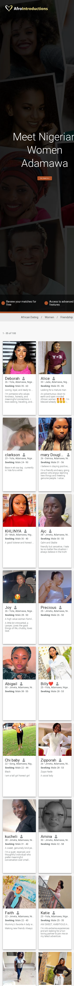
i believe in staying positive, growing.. (55, 466)
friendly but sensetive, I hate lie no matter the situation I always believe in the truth (55, 549)
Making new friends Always (19, 928)
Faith (9, 913)
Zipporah (48, 760)
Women (49, 317)
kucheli (11, 836)
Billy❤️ (47, 684)
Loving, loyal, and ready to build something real (19, 390)
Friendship (67, 317)
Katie (45, 913)
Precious (48, 607)
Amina (46, 836)
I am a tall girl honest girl (17, 775)
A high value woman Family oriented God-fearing (19, 619)
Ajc (43, 531)
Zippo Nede (46, 771)
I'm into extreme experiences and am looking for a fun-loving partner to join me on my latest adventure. (55, 932)
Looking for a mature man (53, 390)
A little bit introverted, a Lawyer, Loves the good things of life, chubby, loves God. (18, 627)
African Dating (29, 317)
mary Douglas (52, 455)
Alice (45, 378)
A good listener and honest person (19, 542)
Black (7, 771)
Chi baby (12, 760)
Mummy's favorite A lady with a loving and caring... (19, 924)
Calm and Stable (49, 542)
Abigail (11, 684)
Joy (8, 607)
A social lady (47, 775)
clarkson (12, 455)
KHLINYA (13, 531)
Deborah (12, 378)
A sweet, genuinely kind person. (19, 848)
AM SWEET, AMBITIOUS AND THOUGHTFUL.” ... (55, 924)
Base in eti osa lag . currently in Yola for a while (19, 469)
